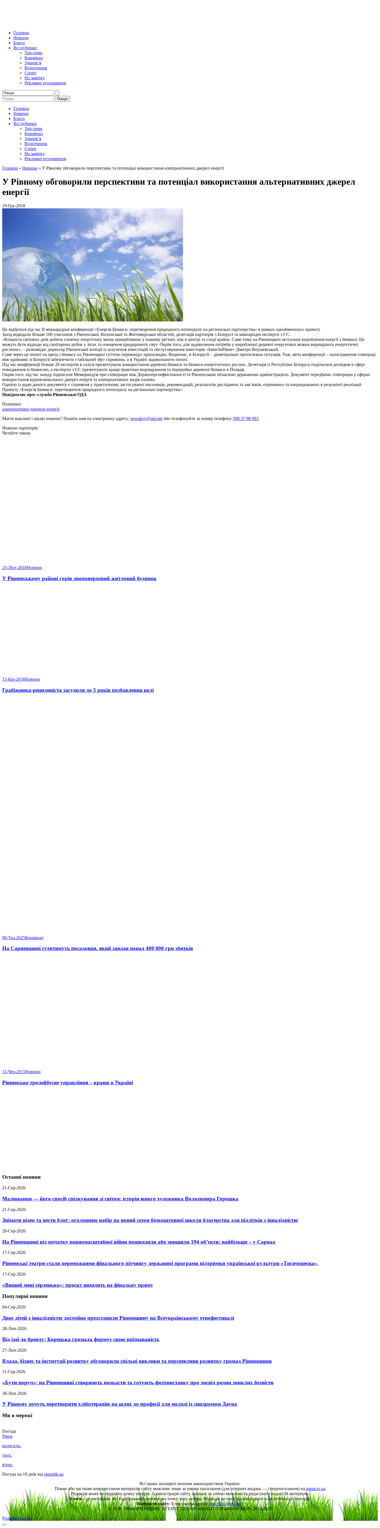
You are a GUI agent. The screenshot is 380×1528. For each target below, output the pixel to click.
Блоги (19, 42)
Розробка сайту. (17, 1518)
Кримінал (33, 57)
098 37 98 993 (245, 418)
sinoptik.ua (53, 1474)
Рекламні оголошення (45, 82)
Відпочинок (35, 67)
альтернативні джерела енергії (31, 409)
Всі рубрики (25, 47)
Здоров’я (32, 62)
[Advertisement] (190, 1130)
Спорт (30, 72)
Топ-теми (33, 52)
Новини (21, 37)
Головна (21, 32)
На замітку (34, 77)
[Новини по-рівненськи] (71, 23)
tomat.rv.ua (315, 1488)
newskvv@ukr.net (146, 418)
